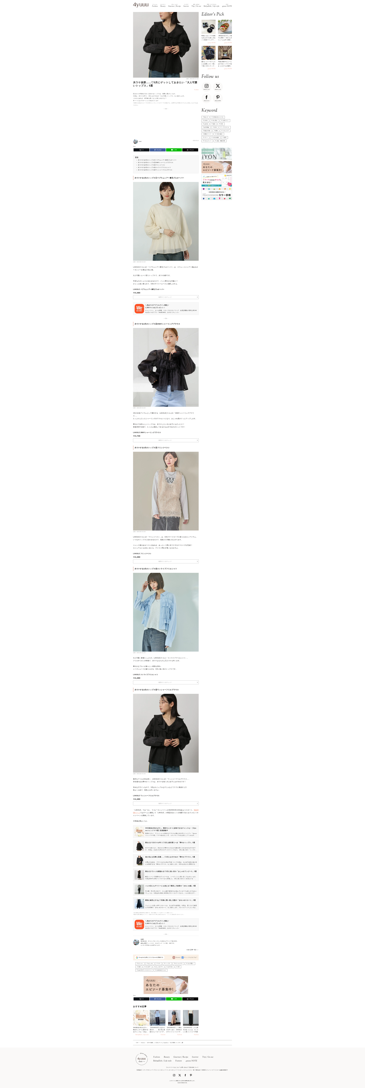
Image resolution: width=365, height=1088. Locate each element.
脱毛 (225, 137)
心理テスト (226, 120)
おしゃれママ (159, 966)
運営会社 (198, 1070)
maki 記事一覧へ (192, 949)
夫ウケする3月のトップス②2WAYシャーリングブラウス (155, 162)
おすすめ (170, 966)
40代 (221, 124)
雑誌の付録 (207, 130)
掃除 (216, 130)
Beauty (167, 1057)
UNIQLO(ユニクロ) (218, 117)
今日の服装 (216, 137)
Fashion (156, 1057)
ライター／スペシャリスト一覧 (186, 1070)
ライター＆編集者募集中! (221, 1070)
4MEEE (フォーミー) (207, 1070)
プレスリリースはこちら (172, 1067)
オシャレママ (178, 963)
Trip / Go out (207, 1057)
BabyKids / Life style (162, 1061)
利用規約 (139, 1070)
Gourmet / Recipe (180, 1057)
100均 (206, 120)
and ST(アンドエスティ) (145, 970)
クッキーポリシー (171, 1070)
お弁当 (206, 124)
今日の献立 (220, 134)
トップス (167, 963)
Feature (178, 1061)
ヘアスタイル (225, 127)
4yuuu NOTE (191, 1061)
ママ (159, 963)
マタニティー (207, 141)
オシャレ (140, 963)
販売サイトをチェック (165, 297)
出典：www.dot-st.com (192, 78)
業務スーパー (207, 134)
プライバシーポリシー (159, 1070)
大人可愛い (191, 963)
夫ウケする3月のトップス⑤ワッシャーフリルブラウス (155, 170)
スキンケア (226, 130)
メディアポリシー (147, 1070)
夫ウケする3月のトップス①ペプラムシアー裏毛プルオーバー (157, 160)
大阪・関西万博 (221, 141)
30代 (215, 127)
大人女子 (148, 966)
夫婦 (139, 966)
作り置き (215, 120)
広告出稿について (193, 1067)
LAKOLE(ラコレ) (161, 970)
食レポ (206, 117)
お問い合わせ (184, 1067)
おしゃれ (150, 963)
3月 (179, 966)
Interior (195, 1057)
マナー (206, 137)
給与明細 (206, 127)
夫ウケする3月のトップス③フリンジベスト (151, 165)
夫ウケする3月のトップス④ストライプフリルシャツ (154, 167)
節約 (214, 124)
